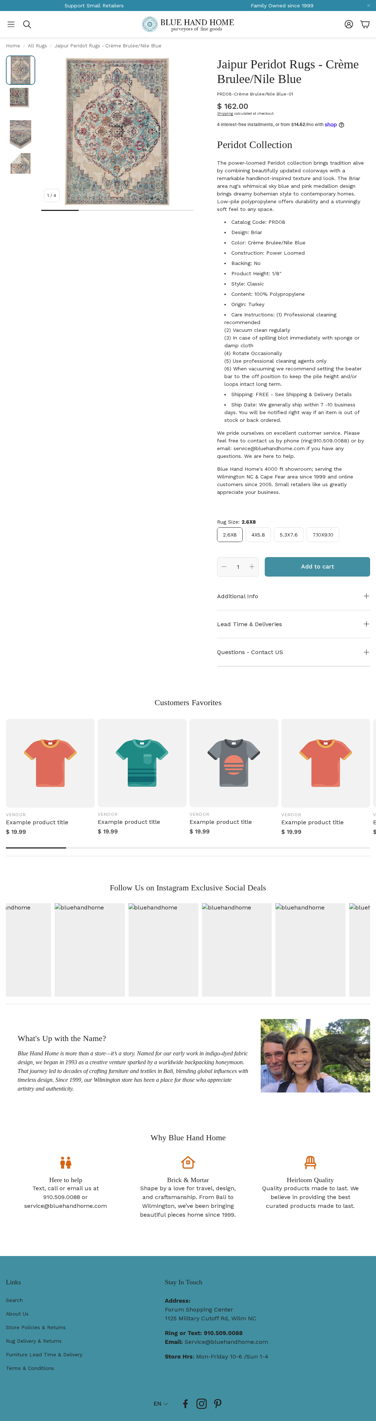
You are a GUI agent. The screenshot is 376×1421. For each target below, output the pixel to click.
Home (13, 46)
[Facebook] (185, 1404)
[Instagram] (201, 1404)
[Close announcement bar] (368, 5)
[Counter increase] (251, 566)
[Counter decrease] (224, 566)
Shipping (225, 113)
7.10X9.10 (322, 535)
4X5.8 (258, 535)
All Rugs (37, 46)
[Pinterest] (218, 1404)
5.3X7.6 (289, 535)
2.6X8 (230, 535)
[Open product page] (50, 763)
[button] (11, 24)
